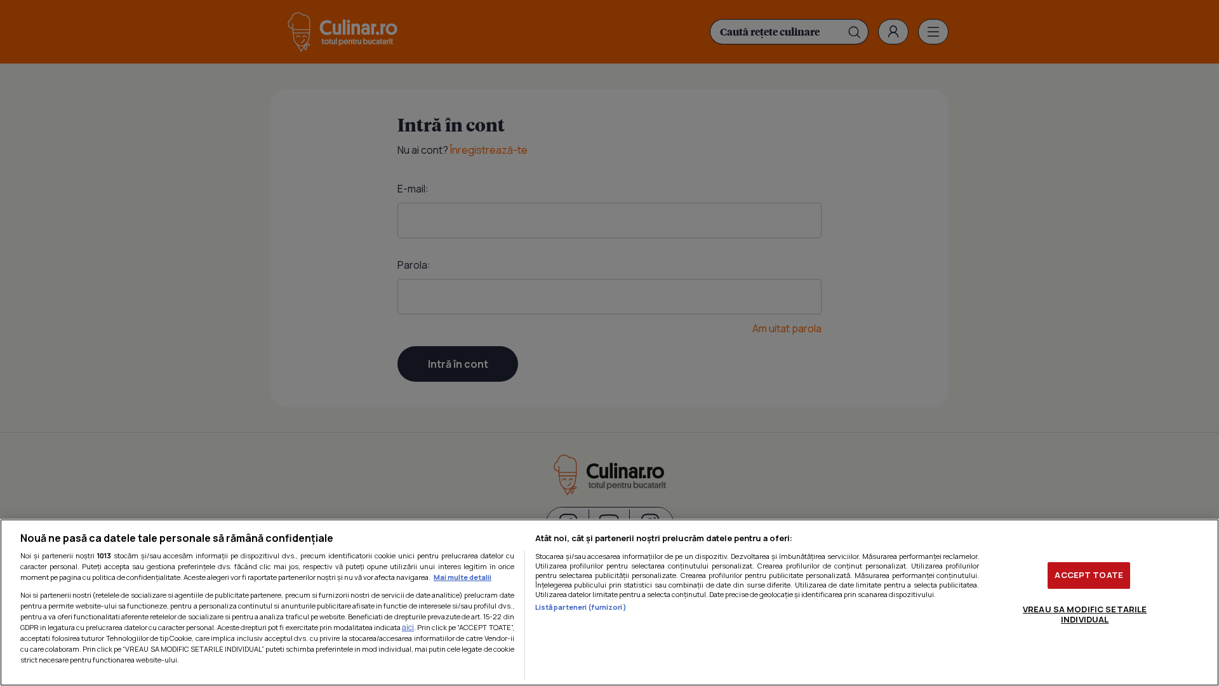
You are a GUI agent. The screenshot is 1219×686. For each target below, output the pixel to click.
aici (408, 627)
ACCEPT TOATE (1089, 575)
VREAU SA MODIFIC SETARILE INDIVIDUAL (1085, 614)
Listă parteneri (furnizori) (581, 607)
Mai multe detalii (462, 577)
